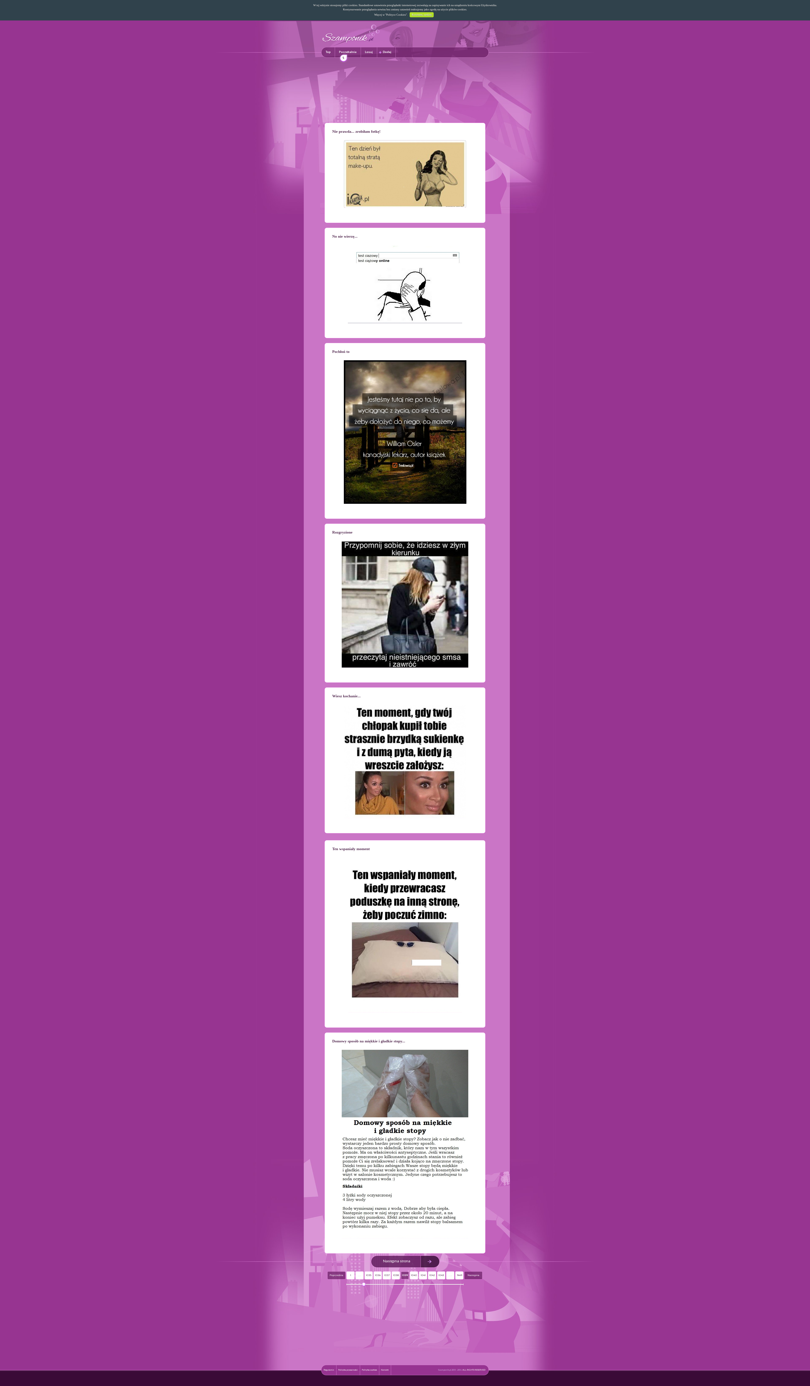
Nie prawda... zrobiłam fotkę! (356, 131)
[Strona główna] (351, 43)
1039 (405, 1275)
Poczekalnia (347, 54)
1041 (423, 1275)
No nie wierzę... (345, 236)
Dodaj (387, 52)
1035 (368, 1275)
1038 (396, 1275)
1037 (387, 1275)
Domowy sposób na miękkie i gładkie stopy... (368, 1041)
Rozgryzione (342, 532)
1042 (432, 1275)
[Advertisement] (405, 91)
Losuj (369, 52)
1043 (441, 1275)
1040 (414, 1275)
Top (328, 52)
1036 (378, 1275)
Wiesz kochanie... (346, 696)
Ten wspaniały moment (351, 849)
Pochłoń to (341, 352)
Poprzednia (336, 1275)
